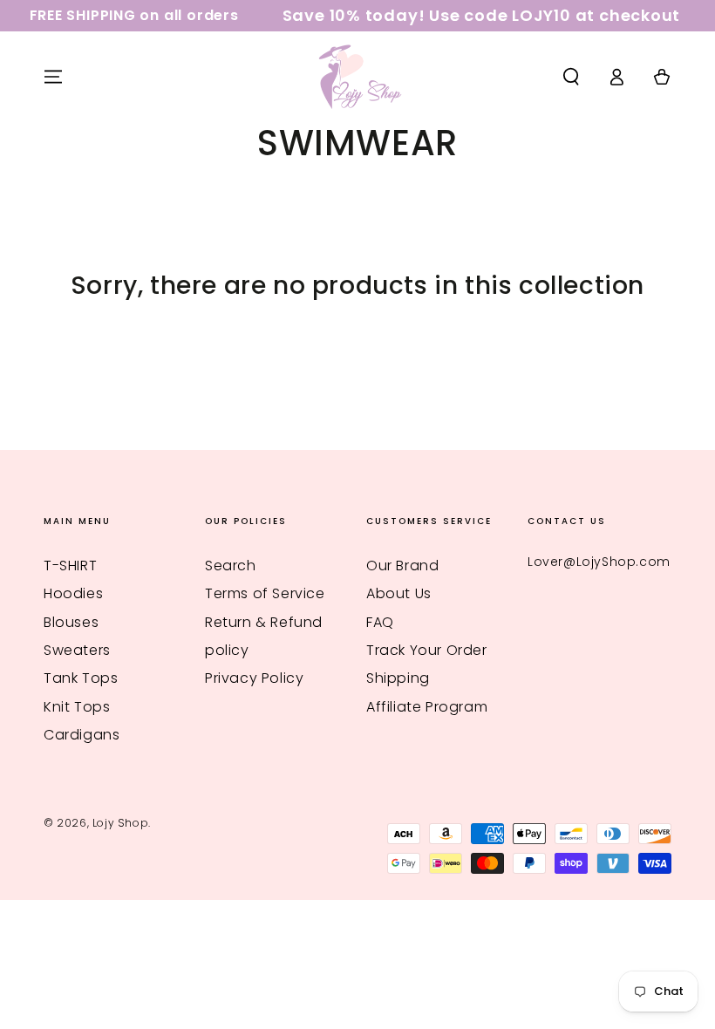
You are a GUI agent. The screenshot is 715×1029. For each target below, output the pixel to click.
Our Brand (402, 565)
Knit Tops (77, 707)
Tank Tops (81, 678)
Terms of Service (265, 593)
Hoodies (73, 593)
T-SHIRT (70, 565)
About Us (399, 593)
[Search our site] (571, 77)
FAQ (380, 622)
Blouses (71, 622)
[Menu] (53, 77)
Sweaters (77, 650)
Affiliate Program (426, 707)
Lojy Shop (120, 822)
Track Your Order (426, 650)
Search (230, 565)
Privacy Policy (254, 678)
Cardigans (81, 735)
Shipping (398, 678)
